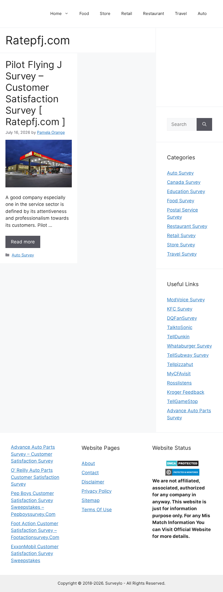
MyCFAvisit (179, 373)
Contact (90, 472)
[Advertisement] (195, 66)
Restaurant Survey (187, 226)
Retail (126, 13)
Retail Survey (181, 235)
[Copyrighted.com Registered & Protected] (182, 474)
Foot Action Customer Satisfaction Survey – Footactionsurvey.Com (35, 530)
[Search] (204, 124)
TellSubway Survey (188, 355)
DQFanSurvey (182, 318)
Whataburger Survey (189, 346)
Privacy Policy (97, 491)
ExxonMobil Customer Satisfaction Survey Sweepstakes (34, 553)
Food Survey (180, 200)
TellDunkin (178, 336)
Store (105, 13)
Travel (181, 13)
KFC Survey (179, 309)
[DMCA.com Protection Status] (182, 465)
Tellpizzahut (180, 364)
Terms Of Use (97, 509)
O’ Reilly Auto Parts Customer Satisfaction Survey (35, 477)
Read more (23, 241)
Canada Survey (183, 182)
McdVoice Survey (186, 299)
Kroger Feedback (185, 392)
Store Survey (181, 244)
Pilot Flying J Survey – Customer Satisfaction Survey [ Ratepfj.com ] (35, 93)
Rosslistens (179, 383)
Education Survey (186, 191)
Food (84, 13)
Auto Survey (23, 255)
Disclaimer (93, 482)
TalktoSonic (179, 327)
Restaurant (153, 13)
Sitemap (91, 500)
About (88, 463)
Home (56, 13)
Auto (202, 13)
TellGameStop (182, 401)
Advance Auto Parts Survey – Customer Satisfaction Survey (33, 454)
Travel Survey (182, 254)
